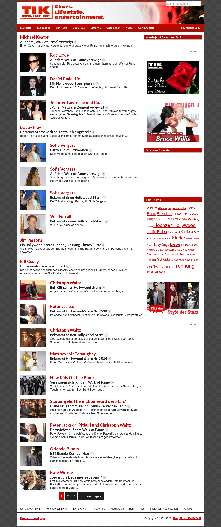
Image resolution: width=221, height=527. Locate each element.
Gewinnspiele (146, 27)
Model (191, 249)
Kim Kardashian (162, 238)
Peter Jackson (78, 308)
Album (152, 207)
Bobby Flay (55, 129)
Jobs (142, 508)
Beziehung (166, 213)
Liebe (175, 244)
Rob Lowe (75, 57)
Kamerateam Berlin (30, 508)
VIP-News (61, 27)
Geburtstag (193, 219)
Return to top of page (32, 518)
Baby (191, 207)
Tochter (158, 266)
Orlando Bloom (69, 450)
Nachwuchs (155, 254)
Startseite (25, 27)
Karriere (187, 231)
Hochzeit (163, 224)
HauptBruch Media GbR (187, 518)
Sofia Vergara (69, 147)
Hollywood (184, 224)
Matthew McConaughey (78, 356)
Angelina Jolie (177, 208)
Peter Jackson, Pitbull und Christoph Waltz (90, 427)
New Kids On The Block (80, 379)
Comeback (193, 214)
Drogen (152, 218)
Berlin (151, 213)
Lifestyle (94, 27)
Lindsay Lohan (189, 245)
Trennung (184, 265)
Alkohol (162, 208)
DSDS (161, 219)
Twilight (150, 271)
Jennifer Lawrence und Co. (77, 104)
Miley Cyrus (180, 249)
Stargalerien (113, 27)
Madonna (151, 249)
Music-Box (77, 27)
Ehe (168, 219)
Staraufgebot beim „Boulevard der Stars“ (88, 403)
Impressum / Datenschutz (164, 508)
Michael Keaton (46, 39)
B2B (131, 508)
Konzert (189, 238)
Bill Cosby (42, 263)
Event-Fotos (79, 508)
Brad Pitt (181, 214)
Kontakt (188, 508)
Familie (176, 219)
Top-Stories (43, 27)
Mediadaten (117, 508)
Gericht (150, 226)
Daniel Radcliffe (72, 81)
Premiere (170, 254)
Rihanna (183, 254)
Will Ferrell (77, 218)
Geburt (185, 219)
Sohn (150, 266)
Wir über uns (98, 508)
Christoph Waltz (75, 284)
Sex (196, 259)
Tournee (169, 266)
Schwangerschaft (183, 259)
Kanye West (174, 232)
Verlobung (160, 271)
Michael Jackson (165, 249)
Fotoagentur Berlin (57, 508)
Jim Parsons (60, 242)
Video (128, 27)
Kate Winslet (76, 474)
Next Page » (94, 496)
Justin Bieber (157, 231)
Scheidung (165, 259)
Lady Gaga (161, 244)
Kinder (178, 237)
